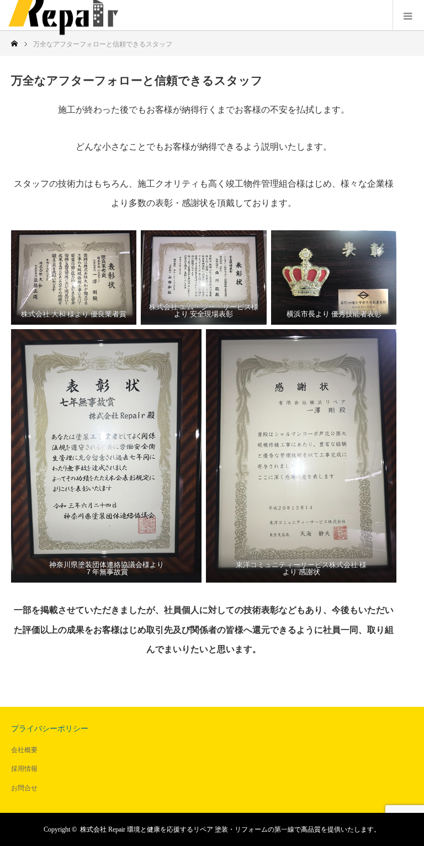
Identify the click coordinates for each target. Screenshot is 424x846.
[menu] (408, 15)
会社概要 (24, 750)
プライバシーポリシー (49, 729)
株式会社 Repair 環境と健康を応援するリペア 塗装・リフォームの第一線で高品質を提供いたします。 (230, 829)
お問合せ (24, 788)
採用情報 (24, 769)
